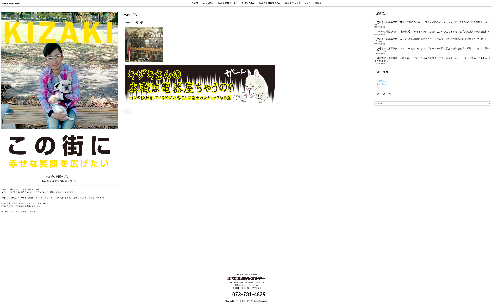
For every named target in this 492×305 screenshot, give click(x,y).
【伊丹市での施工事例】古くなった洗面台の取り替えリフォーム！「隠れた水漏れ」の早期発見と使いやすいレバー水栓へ (432, 39)
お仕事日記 (381, 81)
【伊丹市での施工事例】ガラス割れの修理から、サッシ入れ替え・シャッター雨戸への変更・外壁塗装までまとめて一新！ (432, 23)
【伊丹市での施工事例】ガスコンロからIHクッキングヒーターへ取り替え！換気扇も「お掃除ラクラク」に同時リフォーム (432, 49)
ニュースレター (383, 84)
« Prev (128, 111)
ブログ (379, 87)
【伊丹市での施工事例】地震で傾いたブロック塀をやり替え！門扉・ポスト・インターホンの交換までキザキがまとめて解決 (432, 59)
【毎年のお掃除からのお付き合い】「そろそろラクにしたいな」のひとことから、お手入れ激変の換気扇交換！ (432, 31)
